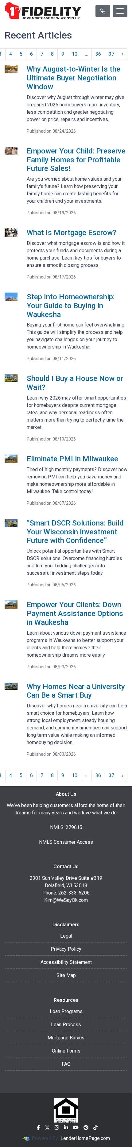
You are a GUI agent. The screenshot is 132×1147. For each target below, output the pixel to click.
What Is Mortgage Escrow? (71, 232)
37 (111, 54)
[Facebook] (38, 1127)
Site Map (66, 975)
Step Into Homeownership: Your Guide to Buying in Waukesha (71, 306)
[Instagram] (57, 1127)
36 (98, 54)
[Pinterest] (85, 1127)
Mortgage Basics (66, 1038)
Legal (66, 936)
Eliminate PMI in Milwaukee (72, 459)
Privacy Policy (66, 949)
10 (74, 54)
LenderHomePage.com (85, 1138)
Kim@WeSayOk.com (66, 900)
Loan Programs (66, 1011)
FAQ (66, 1064)
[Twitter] (47, 1127)
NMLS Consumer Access (66, 842)
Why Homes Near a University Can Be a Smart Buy (76, 691)
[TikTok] (95, 1127)
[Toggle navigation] (120, 11)
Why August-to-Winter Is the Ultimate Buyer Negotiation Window (73, 78)
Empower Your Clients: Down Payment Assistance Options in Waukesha (75, 613)
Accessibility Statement (66, 962)
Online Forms (66, 1051)
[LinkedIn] (66, 1127)
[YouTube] (76, 1127)
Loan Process (66, 1024)
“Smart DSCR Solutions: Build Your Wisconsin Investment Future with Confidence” (75, 532)
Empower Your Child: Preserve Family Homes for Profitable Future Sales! (76, 160)
